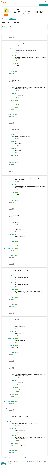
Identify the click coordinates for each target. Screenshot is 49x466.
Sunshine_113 (11, 345)
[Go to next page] (25, 457)
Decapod (12, 394)
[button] (27, 2)
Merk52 (12, 41)
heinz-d (12, 107)
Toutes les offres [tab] (5, 18)
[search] (43, 5)
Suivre (6, 15)
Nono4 (12, 79)
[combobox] (20, 5)
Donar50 (12, 207)
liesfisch (12, 297)
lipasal (12, 255)
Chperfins (12, 48)
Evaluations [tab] (12, 18)
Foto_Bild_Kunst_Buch (9, 248)
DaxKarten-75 (11, 162)
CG (8, 461)
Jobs (39, 461)
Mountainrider (11, 114)
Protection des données (28, 461)
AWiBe (12, 55)
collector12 (11, 450)
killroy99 (12, 134)
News (37, 461)
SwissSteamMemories (9, 415)
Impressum (22, 461)
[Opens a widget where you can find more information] (3, 464)
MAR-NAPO (11, 200)
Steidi (13, 85)
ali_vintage (12, 304)
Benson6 (12, 359)
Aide (34, 461)
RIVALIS (12, 35)
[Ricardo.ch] (4, 2)
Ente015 (12, 141)
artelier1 (12, 352)
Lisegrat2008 (11, 366)
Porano (12, 93)
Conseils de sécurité (44, 461)
